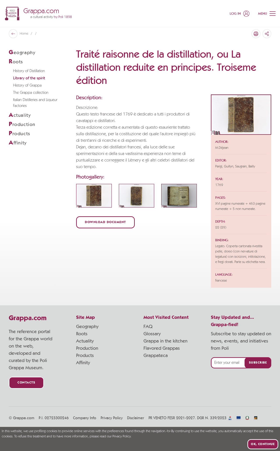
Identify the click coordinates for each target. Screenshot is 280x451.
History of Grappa (27, 85)
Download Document (105, 222)
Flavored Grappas (162, 348)
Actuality (85, 341)
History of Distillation (29, 71)
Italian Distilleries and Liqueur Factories (35, 103)
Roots (82, 333)
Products (85, 355)
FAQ (148, 326)
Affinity (83, 362)
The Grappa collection (30, 93)
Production (87, 348)
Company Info (84, 418)
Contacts (26, 382)
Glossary (152, 333)
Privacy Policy (112, 418)
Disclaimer (135, 418)
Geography (87, 326)
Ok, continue (263, 444)
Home (24, 34)
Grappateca (156, 355)
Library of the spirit (29, 78)
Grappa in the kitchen (165, 341)
